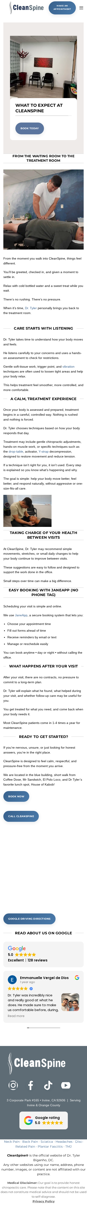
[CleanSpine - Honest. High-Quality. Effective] (26, 8)
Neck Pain (12, 1141)
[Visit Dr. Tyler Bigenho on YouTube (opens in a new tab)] (70, 1085)
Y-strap (44, 451)
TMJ (68, 1146)
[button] (81, 8)
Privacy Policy (44, 1201)
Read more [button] (16, 1016)
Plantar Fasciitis (50, 1146)
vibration (68, 366)
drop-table (16, 451)
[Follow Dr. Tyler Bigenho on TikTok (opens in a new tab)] (52, 1085)
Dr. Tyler (31, 308)
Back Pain (30, 1141)
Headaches (64, 1141)
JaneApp (21, 615)
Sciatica (47, 1141)
